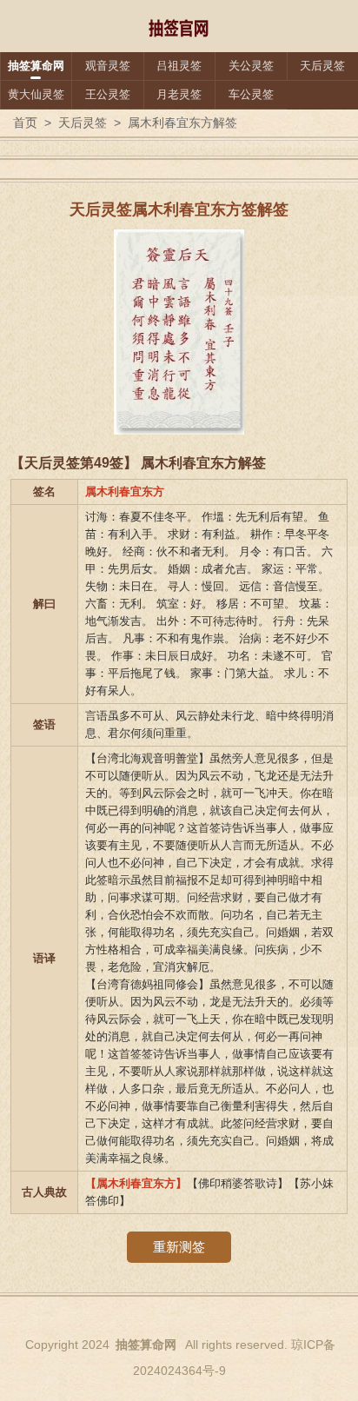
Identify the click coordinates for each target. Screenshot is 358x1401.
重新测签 (179, 1246)
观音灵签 (107, 65)
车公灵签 (251, 94)
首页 (25, 122)
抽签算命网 (36, 65)
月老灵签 (179, 94)
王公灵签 (107, 94)
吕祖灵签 (179, 65)
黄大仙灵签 (36, 94)
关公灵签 (251, 65)
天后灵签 (322, 65)
